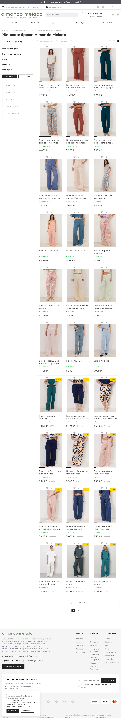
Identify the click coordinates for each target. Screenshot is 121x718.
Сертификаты (110, 652)
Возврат (93, 645)
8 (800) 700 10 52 (93, 13)
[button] (45, 136)
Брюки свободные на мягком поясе (50, 472)
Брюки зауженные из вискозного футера (49, 86)
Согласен (85, 685)
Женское (79, 639)
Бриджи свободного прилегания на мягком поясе (77, 418)
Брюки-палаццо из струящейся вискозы (49, 196)
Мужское (80, 642)
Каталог (80, 633)
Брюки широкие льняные (47, 417)
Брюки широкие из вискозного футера (76, 86)
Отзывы (107, 649)
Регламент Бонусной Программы (95, 657)
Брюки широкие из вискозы (103, 251)
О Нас (107, 639)
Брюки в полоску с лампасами (103, 196)
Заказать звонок (96, 16)
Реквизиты (109, 656)
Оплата (93, 639)
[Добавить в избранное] (47, 47)
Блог (106, 645)
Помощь (94, 633)
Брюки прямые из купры (75, 582)
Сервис (93, 663)
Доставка (94, 642)
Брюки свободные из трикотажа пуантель (77, 307)
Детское (79, 645)
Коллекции (80, 649)
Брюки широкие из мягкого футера (103, 472)
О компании (110, 633)
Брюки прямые (74, 361)
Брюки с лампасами (49, 250)
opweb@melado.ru (55, 7)
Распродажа (81, 652)
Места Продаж (110, 659)
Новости (108, 642)
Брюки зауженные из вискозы (49, 307)
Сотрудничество (111, 663)
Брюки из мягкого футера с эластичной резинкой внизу (49, 529)
